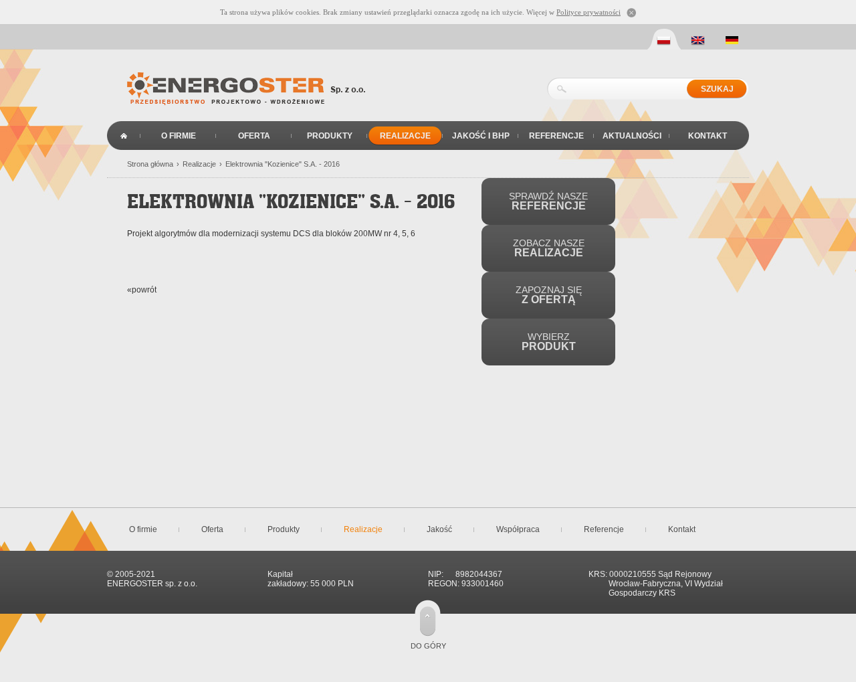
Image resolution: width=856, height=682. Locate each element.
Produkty (329, 136)
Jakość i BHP (481, 136)
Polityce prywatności (588, 12)
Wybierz (549, 341)
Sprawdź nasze (548, 201)
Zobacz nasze (548, 248)
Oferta (254, 136)
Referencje (556, 136)
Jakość (439, 529)
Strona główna (123, 135)
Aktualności (632, 136)
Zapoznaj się (549, 294)
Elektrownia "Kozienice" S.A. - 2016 (282, 164)
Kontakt (707, 136)
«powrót (141, 289)
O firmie (178, 136)
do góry (428, 646)
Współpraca (518, 529)
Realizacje (405, 136)
